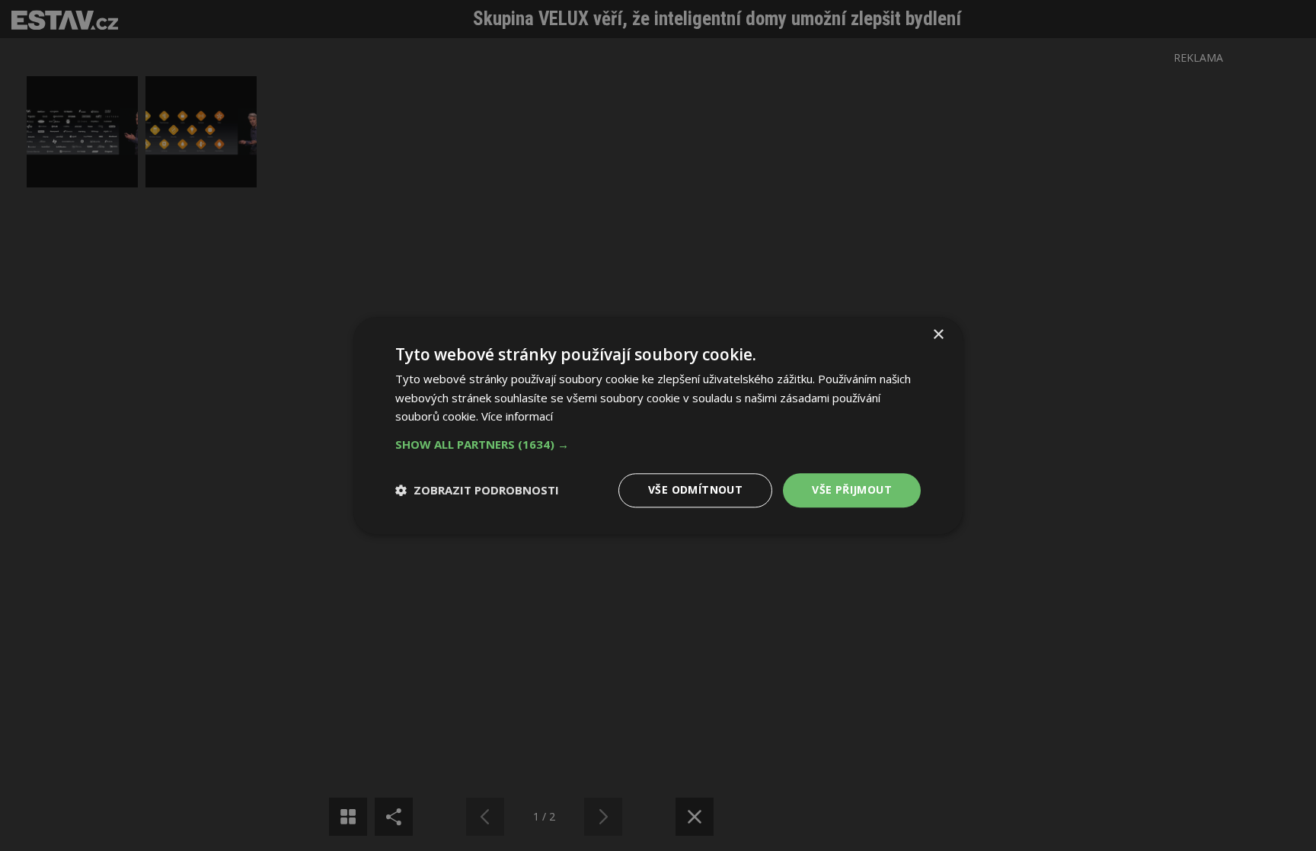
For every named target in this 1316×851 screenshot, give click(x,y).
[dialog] (658, 425)
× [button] (938, 335)
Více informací (517, 416)
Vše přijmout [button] (852, 489)
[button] (658, 444)
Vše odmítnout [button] (695, 489)
